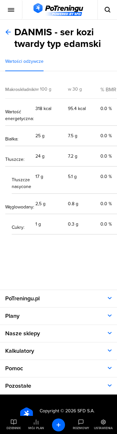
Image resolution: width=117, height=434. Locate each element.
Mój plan (36, 428)
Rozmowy (81, 428)
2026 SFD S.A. (80, 411)
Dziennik (13, 428)
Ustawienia (103, 428)
